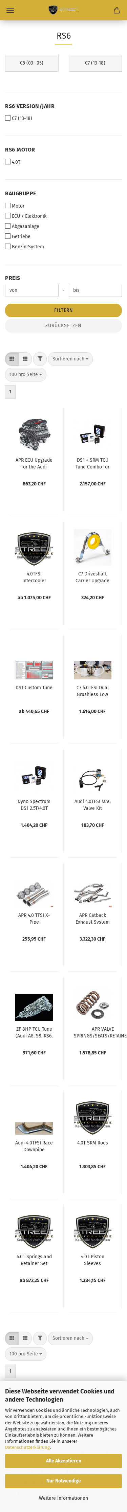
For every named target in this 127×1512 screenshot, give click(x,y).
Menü (10, 10)
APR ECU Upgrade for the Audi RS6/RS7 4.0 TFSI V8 (34, 463)
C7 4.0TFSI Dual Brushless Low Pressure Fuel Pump (93, 690)
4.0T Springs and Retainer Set (34, 1259)
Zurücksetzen (63, 325)
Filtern (63, 310)
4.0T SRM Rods (92, 1143)
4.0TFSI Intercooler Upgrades (34, 577)
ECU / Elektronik (29, 216)
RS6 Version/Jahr (30, 106)
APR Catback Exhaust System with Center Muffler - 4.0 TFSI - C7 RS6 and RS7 (93, 918)
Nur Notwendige (63, 1481)
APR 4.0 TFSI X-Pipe (34, 918)
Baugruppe (20, 193)
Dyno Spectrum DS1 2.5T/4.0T (34, 804)
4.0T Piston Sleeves (92, 1259)
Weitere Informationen (63, 1498)
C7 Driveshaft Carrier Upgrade (92, 577)
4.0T (16, 162)
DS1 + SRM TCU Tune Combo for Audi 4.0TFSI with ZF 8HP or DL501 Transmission (93, 463)
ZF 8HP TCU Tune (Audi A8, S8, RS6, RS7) (34, 1032)
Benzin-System (28, 247)
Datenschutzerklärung (27, 1447)
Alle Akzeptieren (63, 1461)
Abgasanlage (25, 226)
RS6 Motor (20, 149)
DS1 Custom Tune (34, 688)
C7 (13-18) (22, 118)
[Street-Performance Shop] (63, 10)
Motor (18, 206)
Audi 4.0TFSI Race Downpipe (34, 1146)
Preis (12, 278)
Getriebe (21, 236)
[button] (12, 359)
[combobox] (70, 359)
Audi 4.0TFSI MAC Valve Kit (93, 804)
